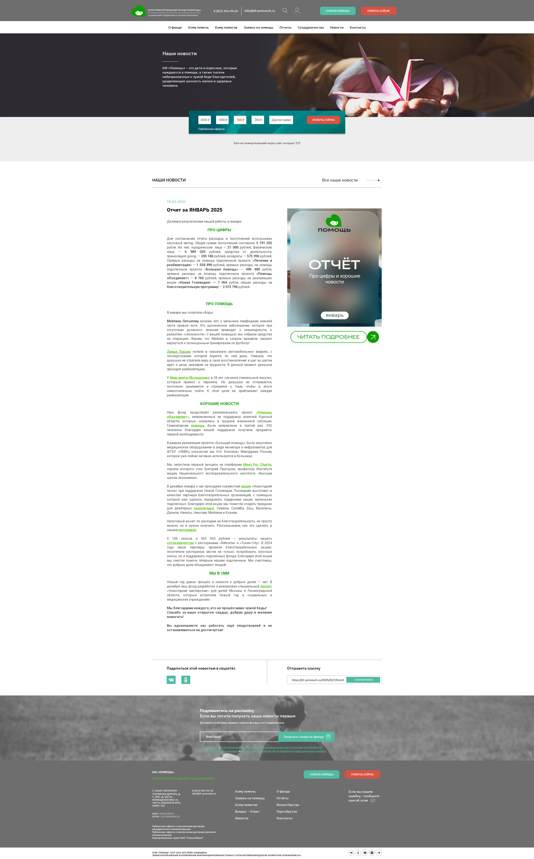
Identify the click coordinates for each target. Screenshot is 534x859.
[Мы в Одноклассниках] (185, 680)
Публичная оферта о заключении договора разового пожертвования (184, 833)
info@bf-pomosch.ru (259, 11)
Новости (337, 27)
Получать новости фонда (304, 737)
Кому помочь (198, 27)
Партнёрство (287, 811)
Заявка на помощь (258, 27)
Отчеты (285, 27)
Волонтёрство (288, 805)
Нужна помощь (338, 11)
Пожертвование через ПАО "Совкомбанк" (177, 837)
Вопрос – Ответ (247, 811)
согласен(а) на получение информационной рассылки (244, 747)
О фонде (175, 27)
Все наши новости (340, 180)
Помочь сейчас (378, 11)
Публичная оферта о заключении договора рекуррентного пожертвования (178, 828)
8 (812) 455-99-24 (226, 11)
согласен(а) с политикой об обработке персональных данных (283, 751)
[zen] (372, 853)
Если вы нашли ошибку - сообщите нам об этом (364, 795)
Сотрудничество (311, 27)
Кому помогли (226, 27)
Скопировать (364, 679)
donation (205, 120)
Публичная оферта (211, 129)
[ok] (358, 853)
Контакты (358, 27)
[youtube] (365, 853)
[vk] (351, 853)
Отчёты (282, 798)
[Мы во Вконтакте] (171, 680)
